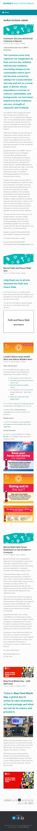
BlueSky (6, 436)
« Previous (7, 800)
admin (24, 20)
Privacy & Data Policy (23, 827)
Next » (31, 803)
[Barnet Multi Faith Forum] (18, 3)
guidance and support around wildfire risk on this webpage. (17, 424)
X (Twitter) (14, 436)
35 (25, 803)
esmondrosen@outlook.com (23, 244)
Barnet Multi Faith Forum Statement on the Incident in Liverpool (17, 550)
